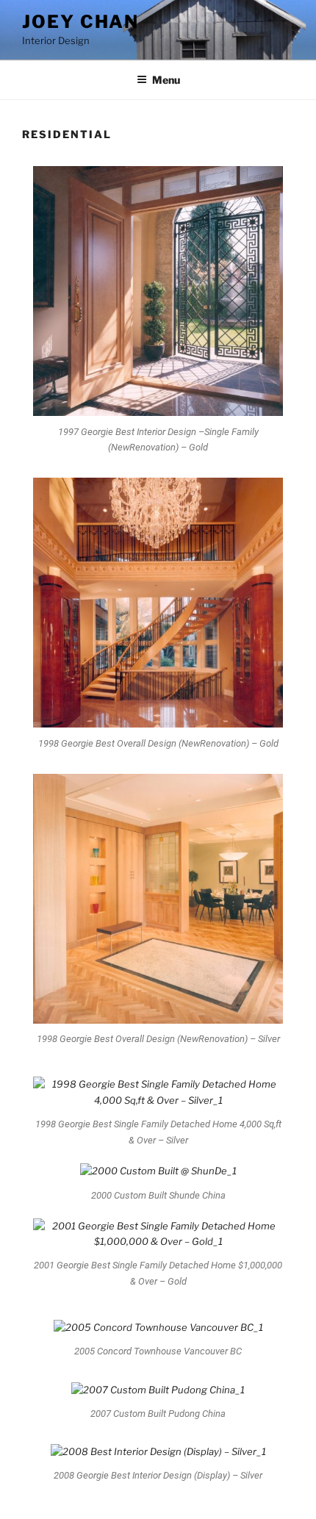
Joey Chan (80, 21)
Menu (166, 79)
